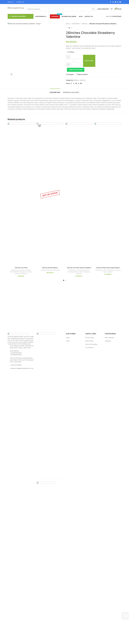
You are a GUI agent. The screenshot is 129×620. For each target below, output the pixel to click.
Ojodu (68, 337)
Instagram (108, 341)
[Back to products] (69, 28)
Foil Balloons (72, 270)
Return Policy (89, 341)
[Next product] (72, 28)
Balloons (76, 80)
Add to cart (89, 60)
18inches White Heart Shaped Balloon (108, 267)
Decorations (23, 273)
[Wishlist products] (111, 9)
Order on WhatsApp (75, 69)
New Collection (109, 337)
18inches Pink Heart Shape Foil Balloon (79, 267)
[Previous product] (67, 28)
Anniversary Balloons (83, 270)
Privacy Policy (89, 337)
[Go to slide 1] (63, 280)
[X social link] (113, 2)
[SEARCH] (93, 9)
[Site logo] (16, 9)
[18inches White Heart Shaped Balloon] (107, 194)
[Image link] (18, 334)
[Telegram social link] (120, 2)
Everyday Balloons (73, 272)
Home (68, 23)
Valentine (84, 23)
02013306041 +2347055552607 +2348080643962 (16, 352)
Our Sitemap (89, 347)
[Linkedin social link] (118, 2)
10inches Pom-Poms (21, 267)
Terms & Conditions (91, 344)
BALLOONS (56, 270)
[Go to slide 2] (65, 280)
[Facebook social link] (110, 2)
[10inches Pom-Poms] (21, 194)
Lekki (67, 341)
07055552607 (116, 16)
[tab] (55, 91)
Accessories (21, 270)
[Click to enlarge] (11, 74)
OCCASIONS (76, 23)
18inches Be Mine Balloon (50, 267)
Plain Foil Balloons (84, 272)
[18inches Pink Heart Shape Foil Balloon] (79, 194)
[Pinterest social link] (115, 2)
